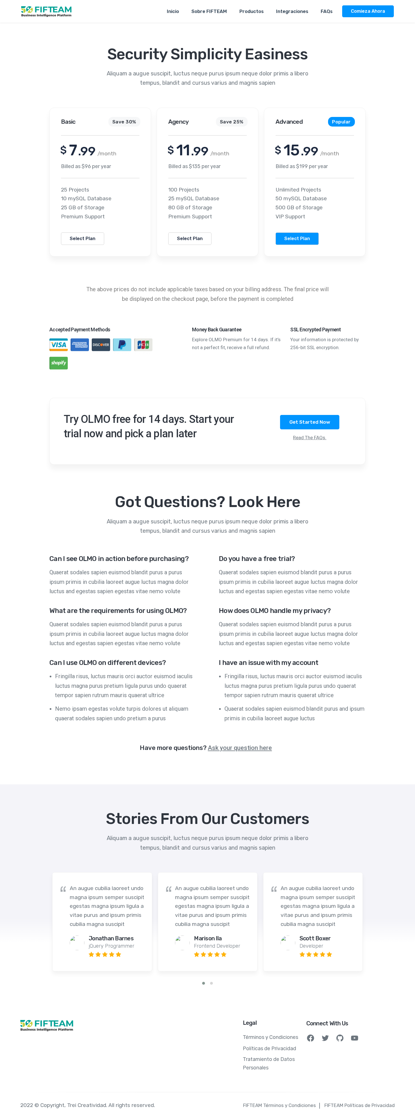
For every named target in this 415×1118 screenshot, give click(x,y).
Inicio (173, 11)
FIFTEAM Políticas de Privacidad (359, 1105)
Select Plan (82, 238)
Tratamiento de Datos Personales (269, 1063)
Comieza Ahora (368, 11)
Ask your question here (240, 747)
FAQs (327, 11)
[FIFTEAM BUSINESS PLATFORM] (46, 11)
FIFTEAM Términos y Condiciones (279, 1105)
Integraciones (292, 11)
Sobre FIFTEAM (209, 11)
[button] (203, 983)
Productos (251, 11)
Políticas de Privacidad (269, 1048)
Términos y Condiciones (270, 1037)
